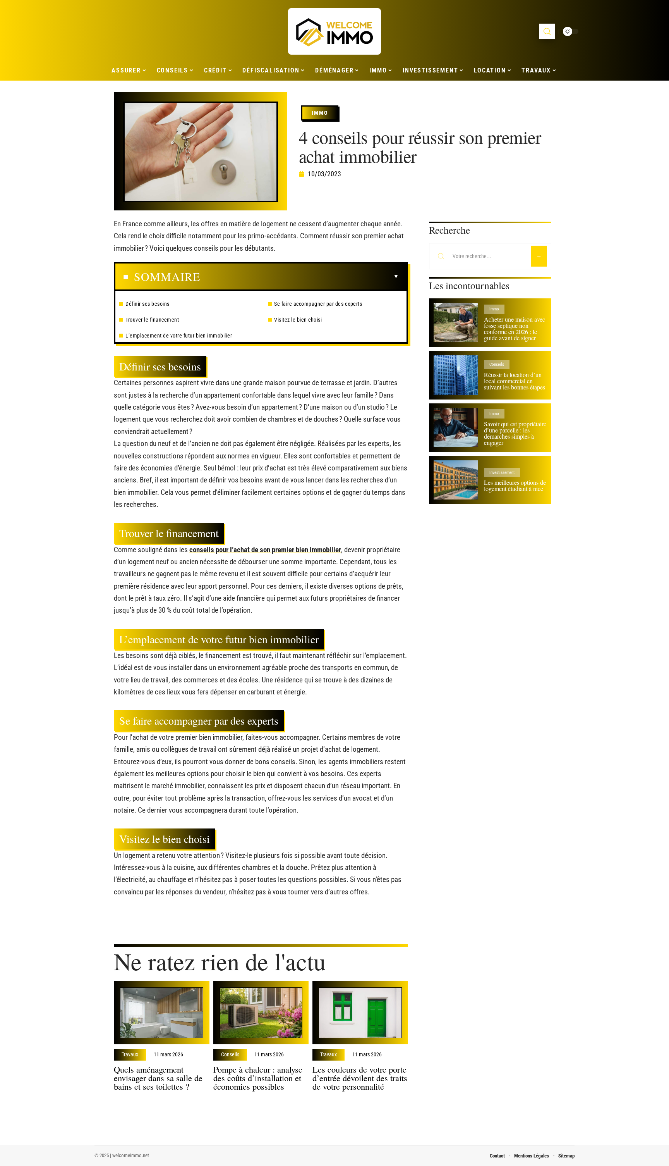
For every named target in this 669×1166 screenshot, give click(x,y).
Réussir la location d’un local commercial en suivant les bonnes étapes (514, 380)
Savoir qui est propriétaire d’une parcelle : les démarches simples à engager (515, 433)
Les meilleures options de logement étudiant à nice (515, 485)
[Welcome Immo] (334, 31)
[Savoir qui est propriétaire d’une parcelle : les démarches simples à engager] (456, 427)
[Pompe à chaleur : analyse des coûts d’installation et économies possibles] (261, 1013)
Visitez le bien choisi (298, 320)
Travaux (130, 1054)
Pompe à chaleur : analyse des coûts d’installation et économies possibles (257, 1077)
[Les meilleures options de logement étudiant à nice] (456, 479)
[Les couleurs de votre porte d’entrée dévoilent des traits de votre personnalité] (360, 1013)
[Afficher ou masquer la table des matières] (299, 276)
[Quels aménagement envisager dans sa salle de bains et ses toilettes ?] (161, 1013)
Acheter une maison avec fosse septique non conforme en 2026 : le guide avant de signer (514, 328)
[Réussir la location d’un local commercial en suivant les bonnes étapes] (456, 374)
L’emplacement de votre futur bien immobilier (178, 335)
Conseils (230, 1054)
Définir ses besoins (147, 304)
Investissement (502, 472)
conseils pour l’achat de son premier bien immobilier (265, 549)
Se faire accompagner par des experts (318, 304)
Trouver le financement (152, 320)
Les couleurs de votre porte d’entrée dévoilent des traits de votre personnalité (359, 1077)
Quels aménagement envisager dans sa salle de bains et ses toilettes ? (158, 1077)
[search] (547, 31)
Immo (320, 113)
